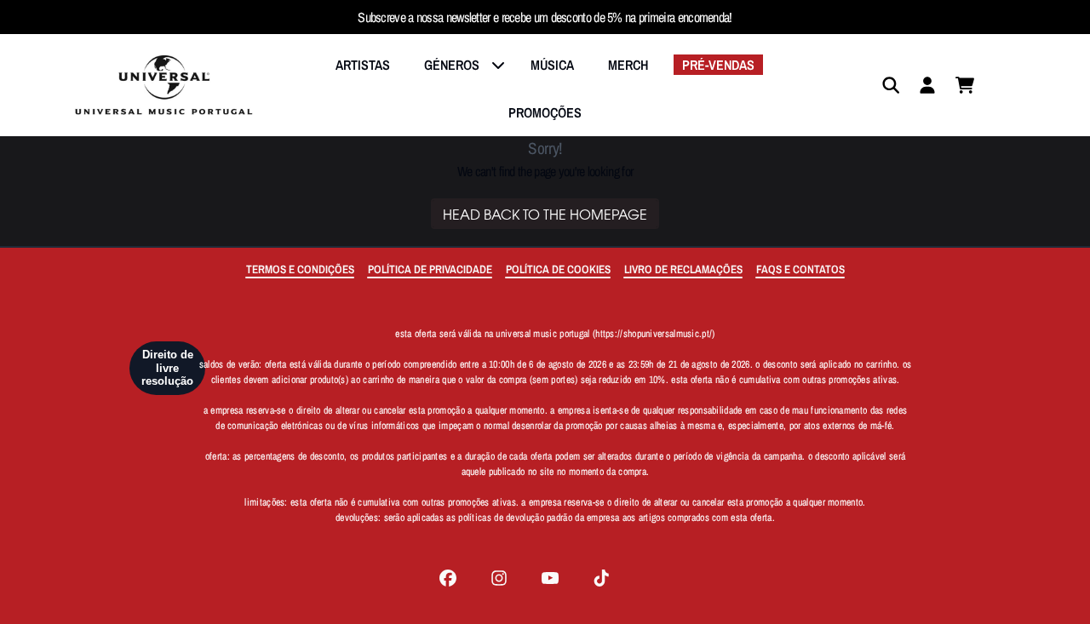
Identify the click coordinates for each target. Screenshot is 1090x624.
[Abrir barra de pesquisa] (890, 85)
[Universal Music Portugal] (163, 85)
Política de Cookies (558, 269)
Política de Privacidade (430, 269)
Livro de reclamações (683, 269)
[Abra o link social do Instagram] (499, 578)
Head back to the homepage (545, 213)
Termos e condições (300, 269)
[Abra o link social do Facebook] (448, 578)
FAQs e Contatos (800, 269)
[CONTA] (927, 85)
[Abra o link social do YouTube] (550, 578)
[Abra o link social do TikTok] (601, 578)
